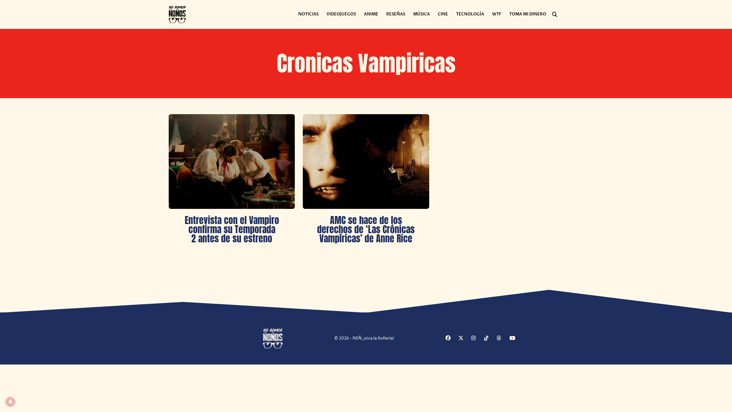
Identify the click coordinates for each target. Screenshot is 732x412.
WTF (496, 14)
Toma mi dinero (527, 14)
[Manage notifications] (10, 401)
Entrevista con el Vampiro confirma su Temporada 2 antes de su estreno (232, 229)
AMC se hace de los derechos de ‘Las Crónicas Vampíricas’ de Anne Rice (366, 229)
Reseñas (395, 14)
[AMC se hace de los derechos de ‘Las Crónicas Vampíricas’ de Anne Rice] (366, 161)
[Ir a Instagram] (477, 338)
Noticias (308, 14)
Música (421, 14)
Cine (443, 14)
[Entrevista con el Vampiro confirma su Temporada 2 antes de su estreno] (232, 161)
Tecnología (470, 14)
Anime (371, 14)
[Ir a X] (464, 338)
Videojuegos (341, 14)
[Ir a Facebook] (451, 338)
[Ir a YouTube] (515, 338)
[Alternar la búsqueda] (554, 14)
